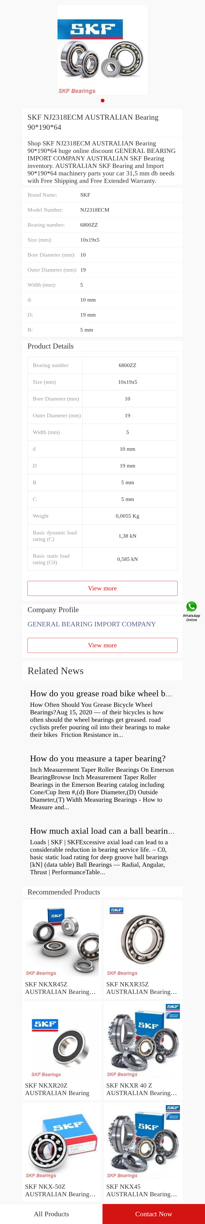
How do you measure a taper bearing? (98, 758)
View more (102, 588)
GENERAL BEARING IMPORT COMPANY (92, 624)
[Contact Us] (192, 612)
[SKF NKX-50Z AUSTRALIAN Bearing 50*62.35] (61, 1179)
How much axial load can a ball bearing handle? (116, 831)
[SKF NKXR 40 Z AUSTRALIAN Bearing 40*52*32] (143, 1078)
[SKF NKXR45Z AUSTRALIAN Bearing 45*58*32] (61, 976)
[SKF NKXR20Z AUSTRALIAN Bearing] (61, 1078)
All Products (51, 1214)
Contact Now (153, 1214)
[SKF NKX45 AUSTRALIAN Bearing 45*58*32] (143, 1179)
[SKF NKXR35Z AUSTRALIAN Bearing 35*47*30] (143, 976)
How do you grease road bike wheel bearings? (113, 693)
